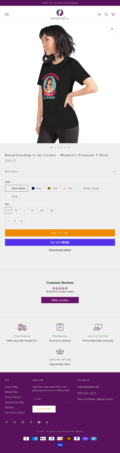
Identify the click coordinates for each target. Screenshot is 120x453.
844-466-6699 (87, 393)
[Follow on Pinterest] (30, 422)
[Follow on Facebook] (6, 422)
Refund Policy (11, 392)
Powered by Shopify (72, 431)
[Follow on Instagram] (22, 422)
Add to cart (60, 233)
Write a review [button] (60, 300)
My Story (9, 407)
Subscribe (44, 409)
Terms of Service (13, 397)
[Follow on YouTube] (39, 422)
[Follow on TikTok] (47, 422)
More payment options (60, 249)
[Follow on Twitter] (14, 422)
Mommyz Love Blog (14, 402)
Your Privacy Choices (15, 412)
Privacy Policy (11, 386)
